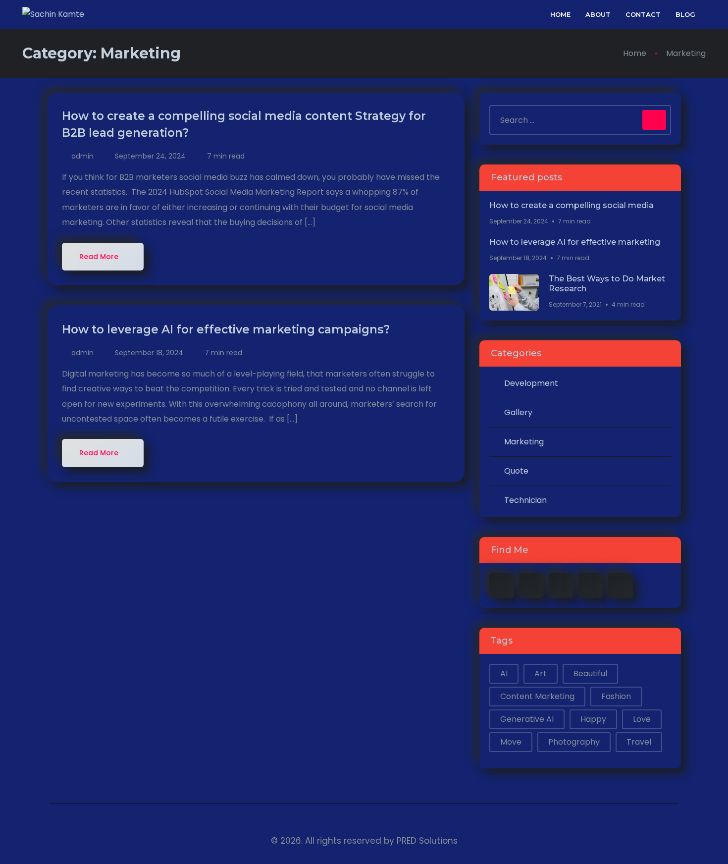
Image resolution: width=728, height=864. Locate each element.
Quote (516, 471)
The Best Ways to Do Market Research (607, 283)
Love (642, 719)
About (598, 14)
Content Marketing (537, 696)
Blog (685, 14)
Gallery (518, 412)
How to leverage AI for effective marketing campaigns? (227, 329)
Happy (593, 719)
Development (531, 383)
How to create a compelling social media (571, 205)
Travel (638, 742)
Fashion (616, 696)
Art (540, 673)
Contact (643, 14)
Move (510, 742)
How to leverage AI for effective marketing (574, 242)
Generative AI (527, 719)
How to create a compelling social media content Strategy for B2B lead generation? (244, 124)
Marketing (524, 441)
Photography (574, 742)
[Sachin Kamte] (53, 14)
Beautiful (590, 673)
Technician (525, 500)
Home (560, 14)
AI (504, 673)
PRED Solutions (427, 841)
